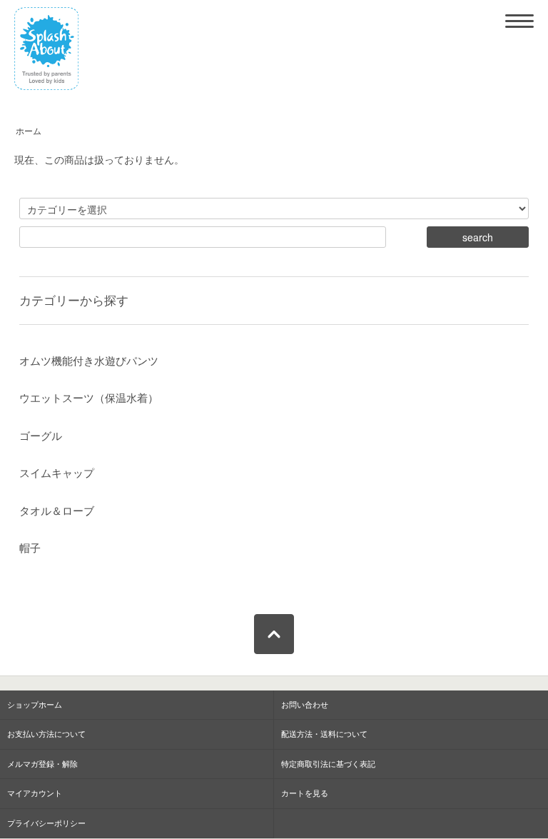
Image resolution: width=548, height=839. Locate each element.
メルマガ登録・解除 (42, 764)
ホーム (28, 131)
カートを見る (304, 793)
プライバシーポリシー (46, 823)
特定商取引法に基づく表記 (328, 764)
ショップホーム (34, 704)
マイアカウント (34, 793)
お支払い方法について (46, 734)
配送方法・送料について (324, 734)
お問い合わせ (304, 704)
